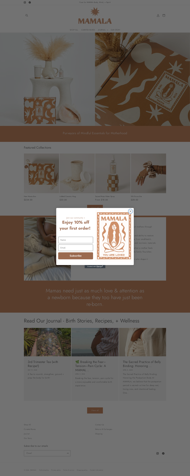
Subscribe (76, 256)
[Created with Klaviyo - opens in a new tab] (95, 266)
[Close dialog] (130, 211)
